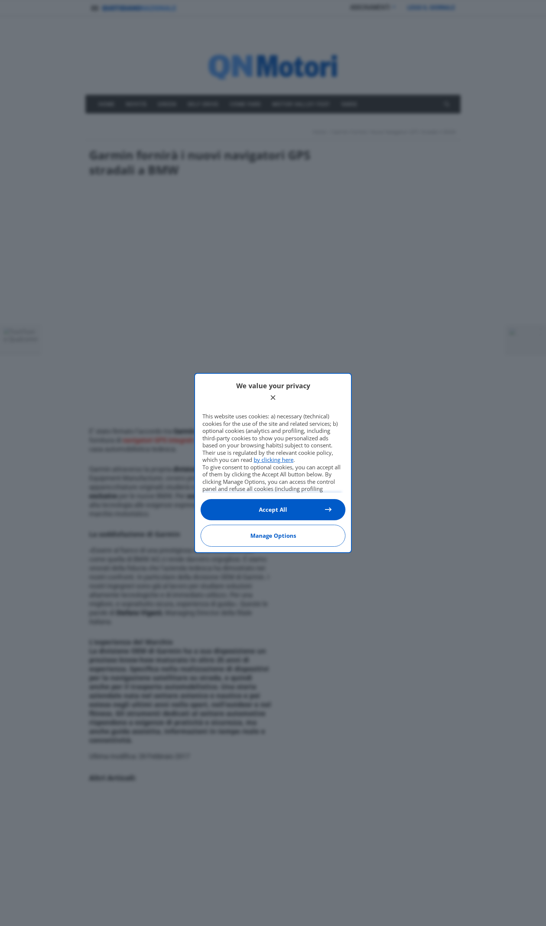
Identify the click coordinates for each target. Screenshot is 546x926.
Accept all (273, 509)
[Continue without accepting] (273, 398)
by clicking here (273, 459)
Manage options (273, 535)
